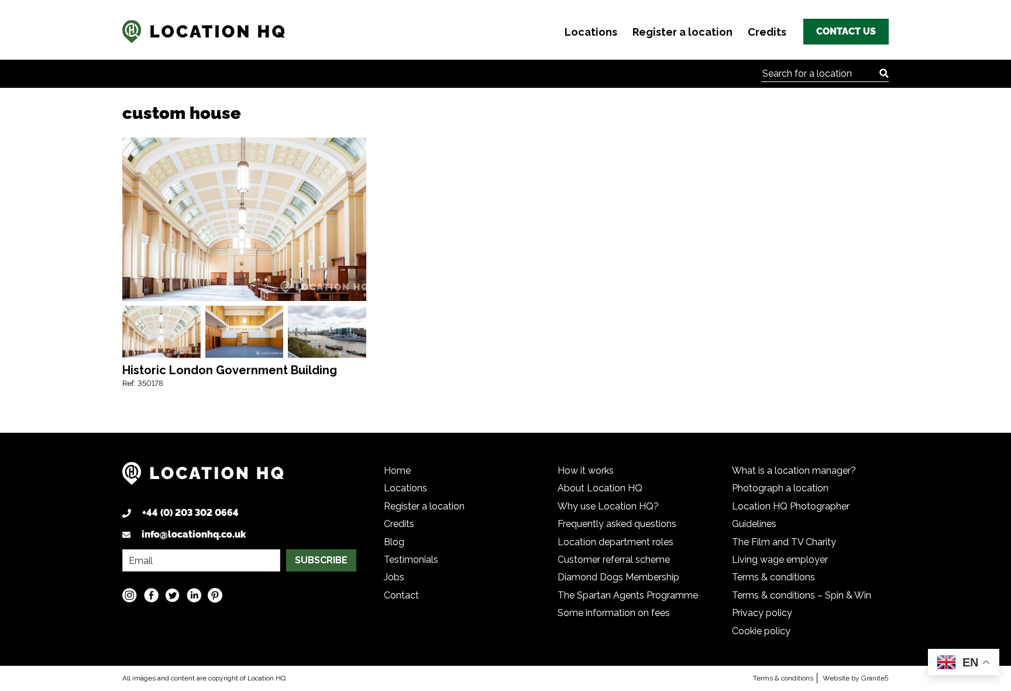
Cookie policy (761, 631)
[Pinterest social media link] (215, 595)
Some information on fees (614, 612)
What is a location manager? (794, 470)
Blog (394, 542)
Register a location (682, 32)
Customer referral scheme (614, 559)
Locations (591, 32)
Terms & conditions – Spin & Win (801, 595)
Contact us (846, 31)
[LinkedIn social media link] (194, 595)
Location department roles (615, 542)
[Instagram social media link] (129, 595)
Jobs (394, 577)
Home (397, 470)
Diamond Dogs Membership (618, 577)
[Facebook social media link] (151, 595)
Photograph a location (780, 488)
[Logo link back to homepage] (203, 478)
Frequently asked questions (617, 523)
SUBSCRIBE (321, 560)
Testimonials (411, 559)
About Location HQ (600, 488)
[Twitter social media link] (172, 595)
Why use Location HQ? (608, 506)
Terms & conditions (773, 577)
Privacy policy (762, 612)
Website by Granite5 (856, 678)
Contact (401, 595)
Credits (767, 32)
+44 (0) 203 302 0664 (190, 512)
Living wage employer (780, 559)
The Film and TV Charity (784, 542)
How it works (586, 470)
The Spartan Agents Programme (628, 595)
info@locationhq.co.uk (194, 534)
